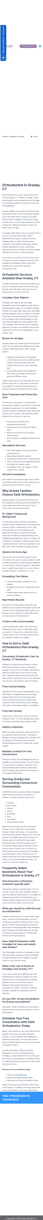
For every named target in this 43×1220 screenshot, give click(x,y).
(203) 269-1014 (20, 1075)
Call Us (35, 136)
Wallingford (13, 136)
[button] (40, 46)
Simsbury (21, 136)
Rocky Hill (6, 136)
